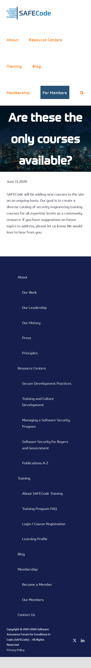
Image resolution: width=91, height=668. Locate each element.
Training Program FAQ (39, 508)
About (22, 277)
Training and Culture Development (38, 401)
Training (24, 478)
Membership (28, 569)
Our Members (33, 599)
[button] (82, 92)
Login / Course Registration (43, 524)
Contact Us (26, 614)
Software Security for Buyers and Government (45, 444)
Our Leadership (34, 307)
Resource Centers (32, 368)
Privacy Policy (15, 650)
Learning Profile (34, 539)
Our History (31, 323)
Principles (30, 353)
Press (26, 338)
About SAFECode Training (42, 493)
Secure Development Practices (46, 383)
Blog (21, 554)
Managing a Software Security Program (46, 423)
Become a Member (37, 584)
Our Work (29, 292)
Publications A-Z (35, 463)
